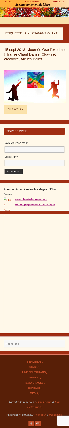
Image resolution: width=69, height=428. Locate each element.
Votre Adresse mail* (16, 142)
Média (34, 393)
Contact (34, 388)
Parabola (40, 415)
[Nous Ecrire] (38, 423)
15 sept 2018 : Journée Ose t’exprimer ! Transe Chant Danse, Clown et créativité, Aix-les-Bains (35, 54)
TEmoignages (34, 383)
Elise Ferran (44, 402)
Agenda (34, 377)
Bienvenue (34, 361)
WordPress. (55, 415)
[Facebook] (31, 423)
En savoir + (15, 109)
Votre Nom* (11, 156)
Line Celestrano (34, 372)
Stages (34, 367)
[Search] (61, 344)
